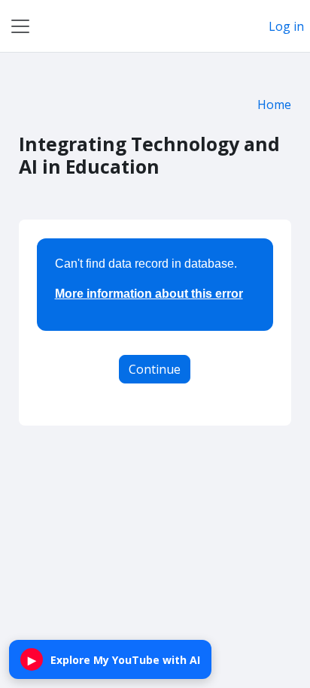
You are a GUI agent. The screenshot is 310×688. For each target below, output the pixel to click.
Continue (155, 369)
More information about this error (149, 293)
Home (274, 104)
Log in (286, 26)
